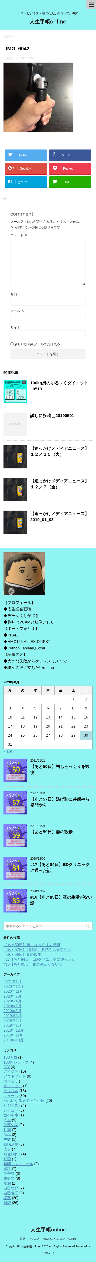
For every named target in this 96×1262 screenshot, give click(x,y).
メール (17, 311)
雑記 (7, 1203)
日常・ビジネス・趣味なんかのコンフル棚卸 (48, 1238)
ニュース (10, 1096)
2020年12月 (13, 987)
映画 (7, 1159)
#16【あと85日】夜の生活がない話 (32, 964)
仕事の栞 (10, 1125)
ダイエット (12, 1086)
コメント (19, 235)
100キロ (10, 1057)
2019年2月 (12, 1021)
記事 (7, 1198)
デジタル (10, 1091)
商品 (7, 1135)
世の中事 (10, 1115)
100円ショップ (15, 1062)
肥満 (7, 1183)
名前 (15, 294)
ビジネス (10, 1105)
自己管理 (10, 1193)
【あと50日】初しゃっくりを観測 (31, 945)
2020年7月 (12, 996)
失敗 (7, 1139)
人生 (7, 1120)
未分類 (9, 1178)
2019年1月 (12, 1025)
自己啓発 (10, 1188)
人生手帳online (48, 22)
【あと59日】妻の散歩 (51, 832)
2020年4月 (12, 1001)
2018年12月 (13, 1030)
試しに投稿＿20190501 (52, 415)
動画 (7, 1130)
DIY (6, 1067)
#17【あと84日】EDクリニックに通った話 (39, 959)
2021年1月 (12, 982)
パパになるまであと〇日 (24, 1101)
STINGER (47, 1253)
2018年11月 (13, 1035)
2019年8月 (12, 1011)
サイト (15, 327)
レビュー (10, 1110)
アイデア (10, 1071)
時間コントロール (18, 1164)
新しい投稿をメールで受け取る (37, 344)
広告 (7, 1149)
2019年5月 (12, 1016)
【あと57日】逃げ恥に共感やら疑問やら (37, 950)
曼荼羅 (9, 1174)
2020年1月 (12, 1006)
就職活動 (10, 1144)
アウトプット (14, 1076)
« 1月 (7, 751)
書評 (7, 1169)
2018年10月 (13, 1040)
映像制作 (10, 1154)
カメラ (9, 1081)
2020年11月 (13, 991)
